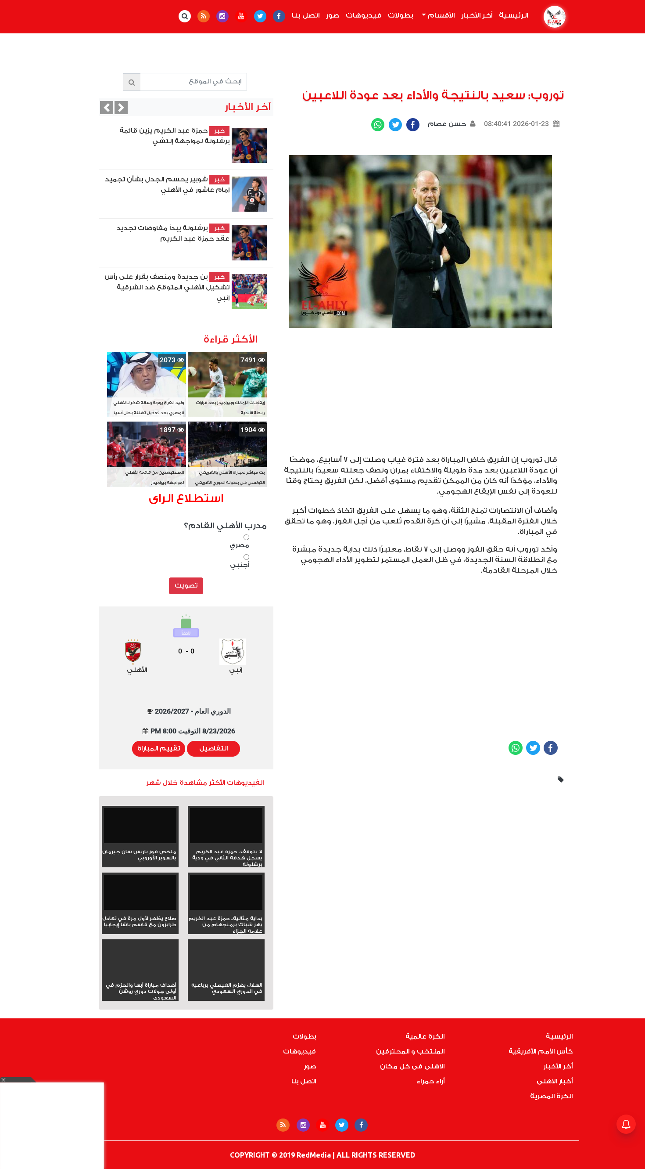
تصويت (186, 585)
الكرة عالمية (424, 1036)
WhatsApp (377, 124)
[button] (106, 107)
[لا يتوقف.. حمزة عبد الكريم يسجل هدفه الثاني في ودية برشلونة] (226, 828)
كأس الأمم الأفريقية (541, 1051)
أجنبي (239, 565)
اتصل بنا (305, 15)
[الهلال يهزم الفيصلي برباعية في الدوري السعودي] (226, 974)
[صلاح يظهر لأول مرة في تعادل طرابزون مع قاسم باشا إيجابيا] (140, 895)
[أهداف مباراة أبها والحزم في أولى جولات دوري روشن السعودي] (140, 974)
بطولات (400, 15)
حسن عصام (446, 124)
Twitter (395, 124)
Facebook (412, 124)
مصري (239, 545)
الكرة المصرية (551, 1096)
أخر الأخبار (476, 15)
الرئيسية (511, 15)
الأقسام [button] (440, 15)
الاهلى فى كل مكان (412, 1066)
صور (332, 15)
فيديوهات (363, 15)
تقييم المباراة (158, 748)
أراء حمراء (430, 1081)
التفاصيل (213, 748)
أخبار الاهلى (555, 1081)
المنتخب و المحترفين (410, 1051)
